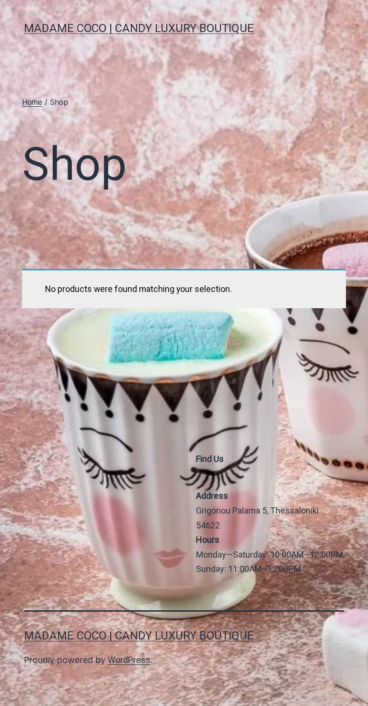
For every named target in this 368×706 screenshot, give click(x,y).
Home (32, 102)
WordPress (129, 660)
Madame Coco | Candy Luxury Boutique (139, 28)
